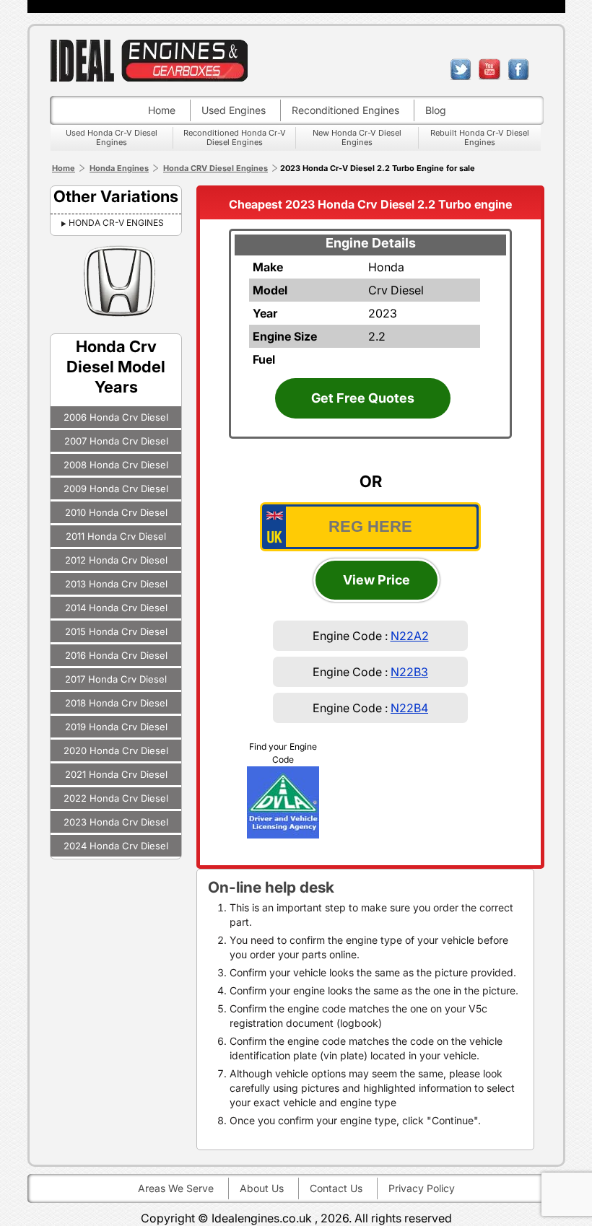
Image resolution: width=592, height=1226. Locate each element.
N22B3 (409, 672)
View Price (376, 579)
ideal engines (149, 60)
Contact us (336, 1188)
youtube (489, 69)
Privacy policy (421, 1188)
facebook (518, 69)
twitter (460, 69)
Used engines (233, 110)
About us (262, 1188)
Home (161, 110)
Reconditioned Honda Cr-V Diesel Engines (234, 137)
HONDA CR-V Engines (116, 222)
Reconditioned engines (345, 110)
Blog (435, 110)
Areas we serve (176, 1188)
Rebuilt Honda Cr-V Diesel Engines (479, 137)
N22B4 (409, 708)
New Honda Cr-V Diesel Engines (357, 137)
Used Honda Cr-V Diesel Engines (111, 137)
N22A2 (410, 636)
